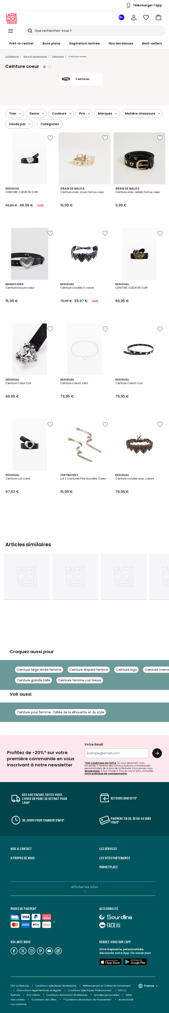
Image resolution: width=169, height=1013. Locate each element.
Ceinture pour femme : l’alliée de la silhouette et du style (60, 712)
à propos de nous (23, 858)
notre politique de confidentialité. (105, 773)
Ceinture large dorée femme (39, 669)
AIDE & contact (21, 849)
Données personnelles (106, 995)
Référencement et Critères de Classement (107, 985)
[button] (158, 17)
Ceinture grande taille (33, 680)
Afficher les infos (84, 887)
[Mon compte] (134, 17)
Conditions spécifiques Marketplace (55, 985)
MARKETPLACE (108, 867)
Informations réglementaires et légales (39, 990)
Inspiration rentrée (84, 43)
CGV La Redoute (20, 985)
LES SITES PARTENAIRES (114, 858)
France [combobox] (149, 986)
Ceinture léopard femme (88, 669)
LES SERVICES (108, 849)
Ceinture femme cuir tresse (79, 680)
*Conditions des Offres (44, 999)
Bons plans (51, 43)
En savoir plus (141, 953)
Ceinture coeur (77, 56)
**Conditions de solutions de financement (87, 999)
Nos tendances (121, 43)
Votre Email (93, 744)
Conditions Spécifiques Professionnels (90, 990)
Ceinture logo (126, 669)
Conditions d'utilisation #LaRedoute (66, 995)
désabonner (92, 771)
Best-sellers (152, 43)
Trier (13, 113)
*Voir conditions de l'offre (100, 763)
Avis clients (33, 995)
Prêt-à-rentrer (21, 43)
